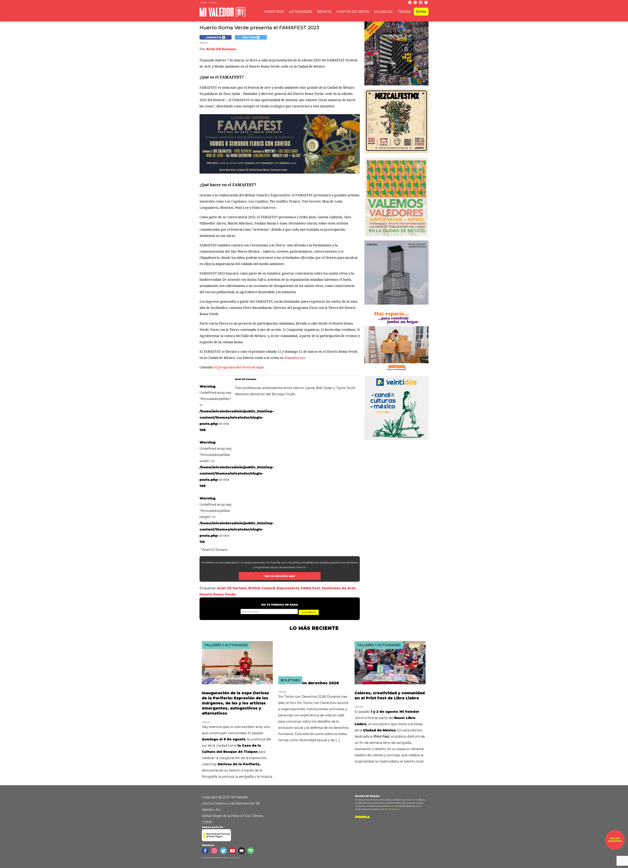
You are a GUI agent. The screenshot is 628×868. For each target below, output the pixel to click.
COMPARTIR (214, 37)
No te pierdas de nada (279, 604)
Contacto (213, 2)
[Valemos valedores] (396, 237)
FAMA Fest (310, 588)
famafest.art (295, 357)
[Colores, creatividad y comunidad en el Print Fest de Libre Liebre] (390, 683)
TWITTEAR (249, 37)
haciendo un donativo (389, 809)
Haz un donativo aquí (280, 575)
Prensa (362, 817)
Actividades (300, 12)
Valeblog (383, 12)
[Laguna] (396, 305)
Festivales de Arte (339, 588)
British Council (261, 588)
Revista (324, 12)
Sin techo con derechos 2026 (308, 683)
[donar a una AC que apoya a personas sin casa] (615, 848)
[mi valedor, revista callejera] (222, 16)
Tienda (404, 12)
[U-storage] (396, 373)
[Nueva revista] (396, 86)
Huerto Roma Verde (218, 594)
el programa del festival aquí (239, 367)
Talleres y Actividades (226, 645)
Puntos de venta (353, 12)
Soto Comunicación (232, 858)
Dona (421, 12)
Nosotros (274, 12)
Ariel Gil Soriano (232, 588)
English (203, 2)
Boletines (290, 680)
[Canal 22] (396, 441)
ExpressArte (288, 588)
